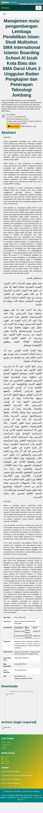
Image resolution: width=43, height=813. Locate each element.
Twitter (5, 759)
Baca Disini (14, 126)
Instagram (6, 761)
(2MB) (17, 126)
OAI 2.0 (32, 797)
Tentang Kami (5, 744)
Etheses (5, 8)
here (23, 799)
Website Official (6, 742)
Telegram (6, 763)
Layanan (4, 746)
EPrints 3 (18, 797)
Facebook (6, 757)
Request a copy (31, 126)
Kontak (3, 749)
